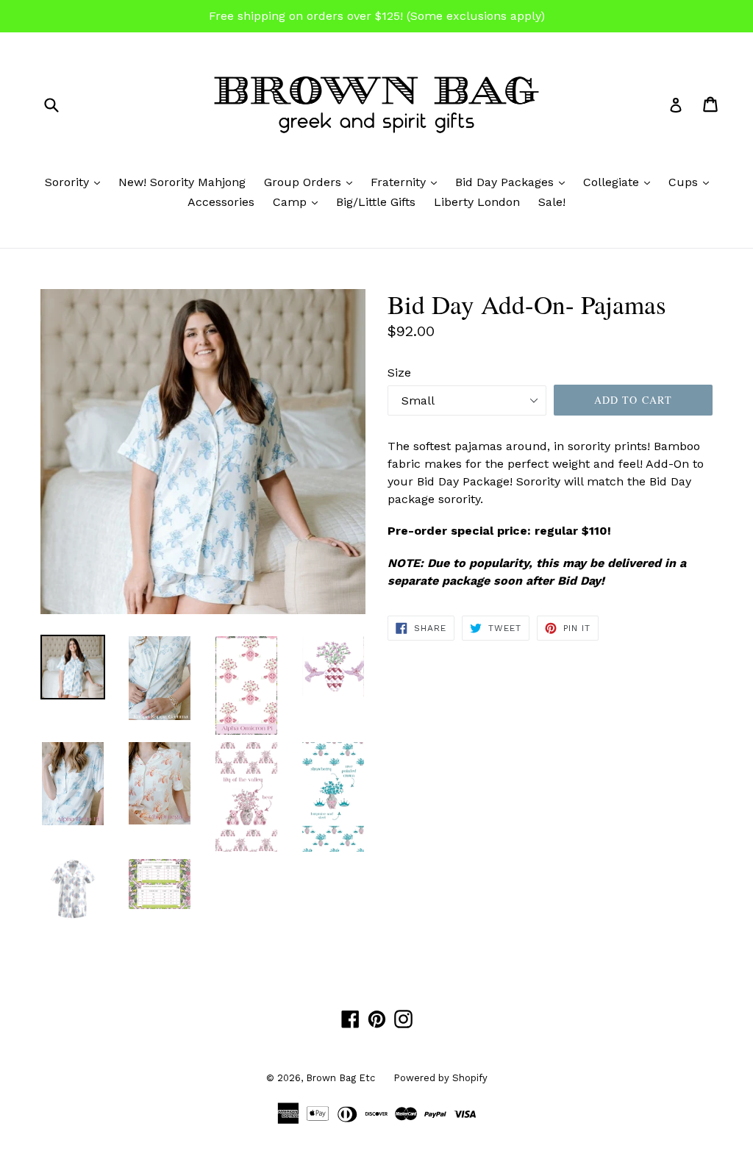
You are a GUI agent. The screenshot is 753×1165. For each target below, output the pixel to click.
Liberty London (477, 202)
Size (399, 373)
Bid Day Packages (513, 181)
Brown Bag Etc (340, 1077)
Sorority (76, 181)
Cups (692, 181)
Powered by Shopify (440, 1077)
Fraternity (407, 181)
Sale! (551, 202)
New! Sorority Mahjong (182, 182)
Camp (299, 201)
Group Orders (312, 181)
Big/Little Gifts (375, 202)
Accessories (221, 202)
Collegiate (620, 181)
